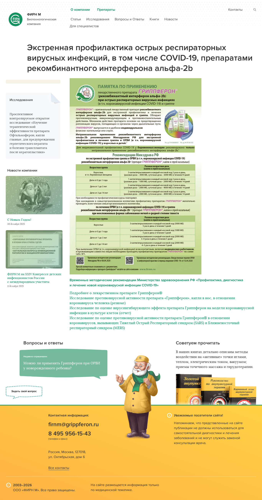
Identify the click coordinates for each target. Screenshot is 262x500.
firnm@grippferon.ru (73, 424)
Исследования (97, 19)
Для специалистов (84, 26)
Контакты (235, 10)
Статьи (76, 19)
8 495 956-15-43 (69, 433)
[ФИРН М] (15, 18)
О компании (80, 10)
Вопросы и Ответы (129, 19)
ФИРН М (34, 14)
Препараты (106, 10)
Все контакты (58, 468)
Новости (171, 19)
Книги (154, 19)
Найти (254, 10)
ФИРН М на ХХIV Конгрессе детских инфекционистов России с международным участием (34, 278)
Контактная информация (68, 415)
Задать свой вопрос (24, 391)
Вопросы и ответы (43, 343)
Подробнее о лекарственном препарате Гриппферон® (116, 293)
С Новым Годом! (19, 220)
